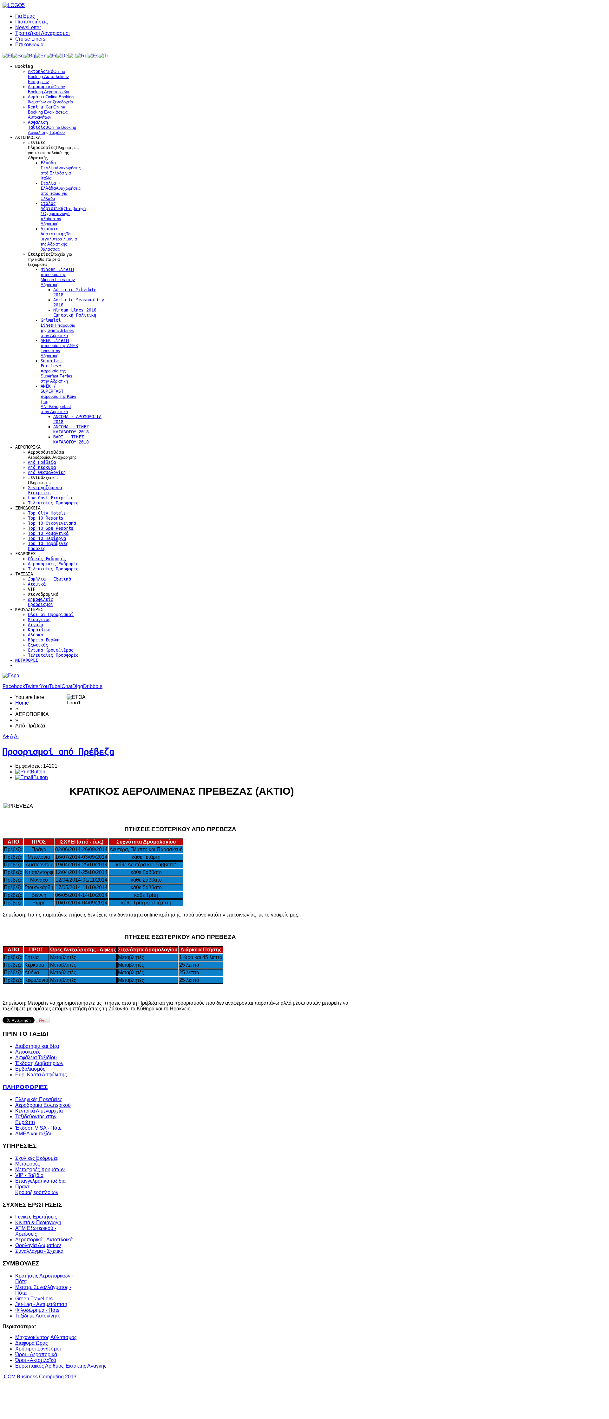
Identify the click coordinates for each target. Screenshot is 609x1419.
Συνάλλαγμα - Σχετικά (39, 1251)
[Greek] (7, 55)
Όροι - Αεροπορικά (36, 1354)
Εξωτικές (38, 644)
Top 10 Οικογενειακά (52, 523)
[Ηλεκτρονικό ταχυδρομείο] (31, 777)
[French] (51, 55)
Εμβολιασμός (30, 1069)
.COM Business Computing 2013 (39, 1376)
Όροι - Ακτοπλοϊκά (35, 1360)
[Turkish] (103, 55)
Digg (77, 686)
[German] (62, 55)
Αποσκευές (28, 1051)
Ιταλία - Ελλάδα (61, 191)
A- (16, 736)
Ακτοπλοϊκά (48, 76)
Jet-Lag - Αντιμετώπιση (41, 1304)
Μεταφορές (27, 1163)
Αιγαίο (35, 624)
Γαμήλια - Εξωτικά (49, 578)
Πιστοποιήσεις (31, 21)
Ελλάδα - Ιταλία (61, 170)
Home (22, 703)
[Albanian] (18, 55)
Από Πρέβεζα (42, 462)
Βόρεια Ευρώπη (44, 639)
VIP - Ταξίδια (29, 1175)
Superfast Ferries (56, 371)
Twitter (32, 686)
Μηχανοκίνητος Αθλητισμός (46, 1337)
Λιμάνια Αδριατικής (59, 239)
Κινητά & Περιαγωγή (38, 1222)
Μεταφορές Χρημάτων (40, 1169)
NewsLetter (28, 27)
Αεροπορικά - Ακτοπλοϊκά (44, 1239)
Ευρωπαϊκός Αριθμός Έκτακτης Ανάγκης (61, 1366)
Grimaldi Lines (58, 328)
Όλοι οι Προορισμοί (51, 614)
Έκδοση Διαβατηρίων (39, 1063)
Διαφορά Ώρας (31, 1343)
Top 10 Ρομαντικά (48, 533)
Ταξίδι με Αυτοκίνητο (38, 1315)
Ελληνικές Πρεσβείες (38, 1099)
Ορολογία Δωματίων (38, 1245)
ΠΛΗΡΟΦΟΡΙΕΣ (25, 1087)
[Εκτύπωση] (30, 771)
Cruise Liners (30, 39)
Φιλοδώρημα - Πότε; (38, 1310)
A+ (6, 736)
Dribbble (92, 686)
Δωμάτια (51, 99)
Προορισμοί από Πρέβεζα (58, 751)
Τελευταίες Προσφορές (53, 655)
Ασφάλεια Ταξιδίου (36, 1057)
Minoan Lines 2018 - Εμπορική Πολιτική (77, 312)
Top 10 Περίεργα (47, 538)
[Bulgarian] (29, 55)
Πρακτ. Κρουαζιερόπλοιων (36, 1189)
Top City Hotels (47, 513)
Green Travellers (34, 1298)
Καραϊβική (39, 629)
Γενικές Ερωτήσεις (36, 1216)
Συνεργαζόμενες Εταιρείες (45, 490)
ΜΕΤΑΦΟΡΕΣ (26, 660)
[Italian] (72, 55)
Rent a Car (48, 112)
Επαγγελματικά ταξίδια (40, 1181)
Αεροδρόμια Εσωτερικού (43, 1105)
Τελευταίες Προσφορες (53, 502)
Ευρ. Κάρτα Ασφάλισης (41, 1074)
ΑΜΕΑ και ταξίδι (33, 1133)
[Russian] (82, 55)
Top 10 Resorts (45, 518)
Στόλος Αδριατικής (63, 213)
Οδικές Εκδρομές (47, 558)
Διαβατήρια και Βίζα (37, 1046)
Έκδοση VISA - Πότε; (38, 1128)
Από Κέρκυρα (42, 467)
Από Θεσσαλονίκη (47, 472)
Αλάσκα (35, 634)
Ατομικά (37, 584)
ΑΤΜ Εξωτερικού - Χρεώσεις (35, 1231)
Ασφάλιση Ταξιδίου (52, 127)
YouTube (50, 686)
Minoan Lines (58, 277)
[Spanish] (93, 55)
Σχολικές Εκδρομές (36, 1158)
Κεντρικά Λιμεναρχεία (39, 1111)
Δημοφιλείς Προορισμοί (40, 602)
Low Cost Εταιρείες (51, 497)
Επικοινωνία (29, 44)
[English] (41, 55)
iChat (66, 686)
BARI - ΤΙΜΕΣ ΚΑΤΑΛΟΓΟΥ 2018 (71, 439)
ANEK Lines (59, 348)
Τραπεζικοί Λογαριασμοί (42, 33)
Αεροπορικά (48, 89)
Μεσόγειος (39, 619)
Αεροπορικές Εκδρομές (53, 563)
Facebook (14, 686)
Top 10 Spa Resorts (51, 528)
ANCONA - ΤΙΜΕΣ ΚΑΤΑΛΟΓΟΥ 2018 (71, 429)
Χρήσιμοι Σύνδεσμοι (38, 1348)
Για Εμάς (25, 16)
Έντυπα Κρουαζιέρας (51, 650)
